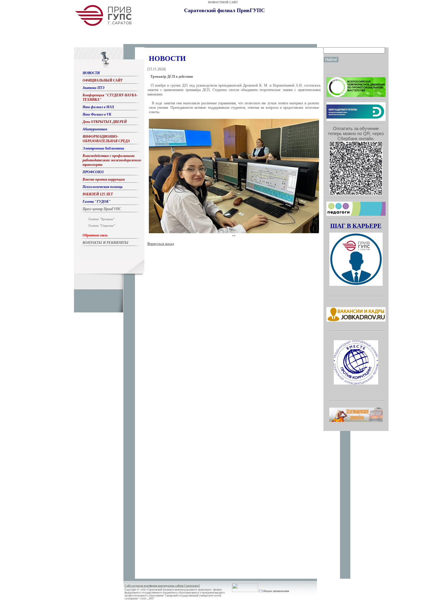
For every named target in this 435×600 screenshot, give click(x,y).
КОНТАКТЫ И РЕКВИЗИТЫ (105, 243)
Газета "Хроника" (101, 219)
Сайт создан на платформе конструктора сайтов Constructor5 (162, 585)
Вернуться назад (160, 244)
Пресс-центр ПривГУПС (102, 209)
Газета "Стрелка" (101, 225)
